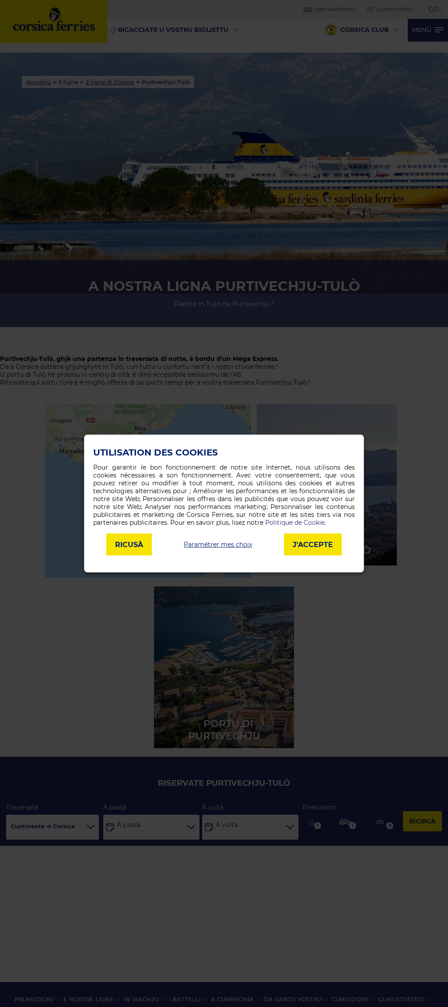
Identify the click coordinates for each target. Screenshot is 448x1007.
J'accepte (313, 545)
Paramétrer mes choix (218, 544)
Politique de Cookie (295, 522)
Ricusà (129, 545)
